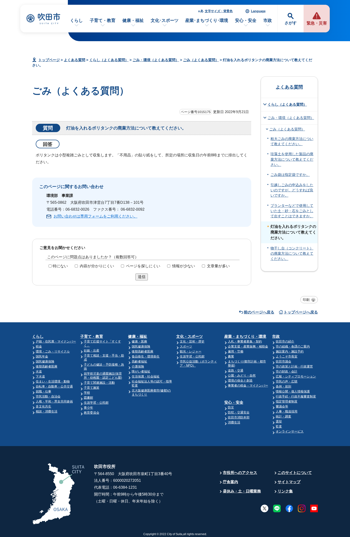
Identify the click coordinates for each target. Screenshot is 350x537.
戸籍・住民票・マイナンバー (56, 341)
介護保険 (138, 366)
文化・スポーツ (189, 336)
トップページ (49, 60)
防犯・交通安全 (239, 412)
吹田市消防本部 (239, 417)
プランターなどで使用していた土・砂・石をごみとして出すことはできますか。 (291, 211)
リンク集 (285, 491)
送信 (141, 277)
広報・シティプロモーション (296, 376)
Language (258, 11)
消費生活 (234, 422)
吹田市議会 (283, 361)
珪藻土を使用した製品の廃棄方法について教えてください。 (291, 159)
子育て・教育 (102, 20)
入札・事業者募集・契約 (245, 341)
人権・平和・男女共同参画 (54, 401)
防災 (231, 407)
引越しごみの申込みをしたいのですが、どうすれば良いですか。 (291, 190)
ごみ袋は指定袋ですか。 (290, 175)
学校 (87, 392)
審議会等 (282, 406)
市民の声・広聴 (286, 381)
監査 (279, 426)
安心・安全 (245, 20)
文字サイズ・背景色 (219, 11)
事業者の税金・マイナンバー (248, 385)
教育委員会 (91, 412)
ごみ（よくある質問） (201, 60)
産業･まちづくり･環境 (206, 20)
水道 (39, 371)
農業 (231, 356)
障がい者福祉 (141, 371)
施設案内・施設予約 (290, 351)
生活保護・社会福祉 (146, 376)
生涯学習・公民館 (96, 402)
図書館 (88, 397)
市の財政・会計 (286, 371)
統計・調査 (283, 416)
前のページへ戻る (259, 312)
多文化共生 (43, 406)
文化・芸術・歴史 (192, 341)
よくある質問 (74, 60)
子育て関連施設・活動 (99, 382)
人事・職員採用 (286, 411)
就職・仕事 (43, 391)
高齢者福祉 (139, 361)
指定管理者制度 (286, 401)
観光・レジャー (190, 351)
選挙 (279, 421)
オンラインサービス (290, 431)
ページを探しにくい (143, 266)
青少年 (88, 407)
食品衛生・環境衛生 (146, 356)
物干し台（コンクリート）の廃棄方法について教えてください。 (291, 253)
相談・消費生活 (46, 411)
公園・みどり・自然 (242, 375)
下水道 (40, 376)
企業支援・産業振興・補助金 (248, 346)
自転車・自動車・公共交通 (54, 386)
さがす (291, 23)
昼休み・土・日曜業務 (242, 491)
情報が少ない (183, 266)
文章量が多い (218, 266)
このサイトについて (295, 473)
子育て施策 (91, 387)
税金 (39, 346)
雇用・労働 (235, 351)
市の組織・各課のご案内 (293, 346)
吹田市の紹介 (285, 341)
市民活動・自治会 (48, 396)
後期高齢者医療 (46, 366)
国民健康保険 (45, 361)
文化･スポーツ (165, 20)
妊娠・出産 (91, 350)
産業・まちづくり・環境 (245, 336)
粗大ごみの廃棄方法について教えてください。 (291, 141)
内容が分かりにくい (97, 266)
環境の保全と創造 (240, 380)
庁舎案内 (230, 482)
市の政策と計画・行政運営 (294, 366)
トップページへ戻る (301, 312)
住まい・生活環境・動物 (53, 381)
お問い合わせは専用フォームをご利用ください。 (95, 216)
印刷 (306, 300)
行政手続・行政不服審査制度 (296, 396)
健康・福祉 (133, 20)
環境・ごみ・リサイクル (53, 351)
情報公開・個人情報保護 (293, 391)
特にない (60, 266)
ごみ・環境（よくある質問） (156, 60)
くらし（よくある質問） (109, 60)
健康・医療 (139, 341)
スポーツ (186, 346)
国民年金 (42, 356)
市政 (267, 20)
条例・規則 (283, 386)
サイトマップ (289, 482)
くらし (76, 20)
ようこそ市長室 (286, 356)
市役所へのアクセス (240, 473)
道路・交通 (235, 370)
